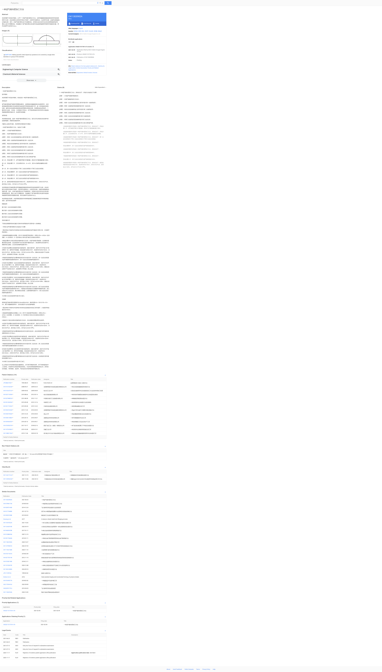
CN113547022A (7, 522)
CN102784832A (7, 398)
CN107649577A (7, 580)
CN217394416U (7, 584)
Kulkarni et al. (7, 577)
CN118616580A (7, 569)
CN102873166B (7, 507)
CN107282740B (7, 561)
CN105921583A (7, 417)
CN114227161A (7, 475)
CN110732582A (7, 429)
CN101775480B (7, 511)
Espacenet (80, 72)
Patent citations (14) (77, 66)
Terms (198, 669)
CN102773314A (7, 557)
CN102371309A (7, 394)
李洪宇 (87, 31)
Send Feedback (177, 669)
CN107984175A (7, 503)
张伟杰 (76, 31)
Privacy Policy (206, 669)
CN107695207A (7, 425)
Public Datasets (189, 669)
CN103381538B (7, 515)
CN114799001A (7, 546)
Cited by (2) (101, 66)
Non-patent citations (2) (90, 66)
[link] (31, 56)
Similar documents (81, 68)
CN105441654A (7, 410)
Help (214, 669)
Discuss (95, 72)
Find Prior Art (87, 23)
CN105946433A (7, 421)
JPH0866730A (7, 383)
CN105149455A (7, 402)
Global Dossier (87, 72)
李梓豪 (95, 31)
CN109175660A (7, 538)
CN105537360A (7, 414)
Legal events (72, 68)
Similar (97, 23)
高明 (79, 31)
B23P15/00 (8, 54)
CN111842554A (7, 592)
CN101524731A (7, 390)
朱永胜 (91, 31)
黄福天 (100, 31)
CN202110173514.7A (9, 610)
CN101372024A (7, 386)
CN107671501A (7, 553)
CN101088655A (7, 534)
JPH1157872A (7, 573)
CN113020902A (7, 499)
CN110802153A (7, 433)
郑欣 (82, 31)
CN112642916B (7, 526)
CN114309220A (7, 479)
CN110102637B (7, 565)
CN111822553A (7, 542)
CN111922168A (7, 550)
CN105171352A (7, 406)
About (168, 669)
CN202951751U (7, 588)
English (81, 28)
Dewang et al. (7, 519)
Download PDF (75, 23)
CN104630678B (7, 530)
